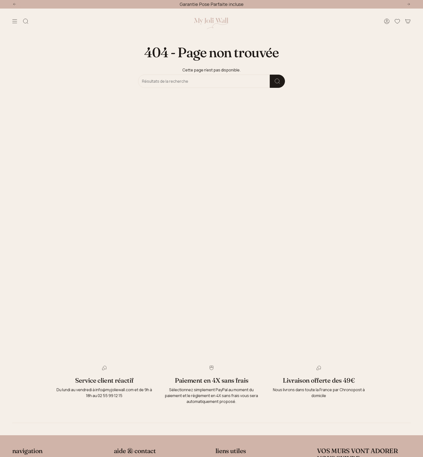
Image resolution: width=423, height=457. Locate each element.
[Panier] (407, 21)
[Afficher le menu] (15, 21)
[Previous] (14, 4)
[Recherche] (277, 81)
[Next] (408, 4)
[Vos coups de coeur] (397, 21)
